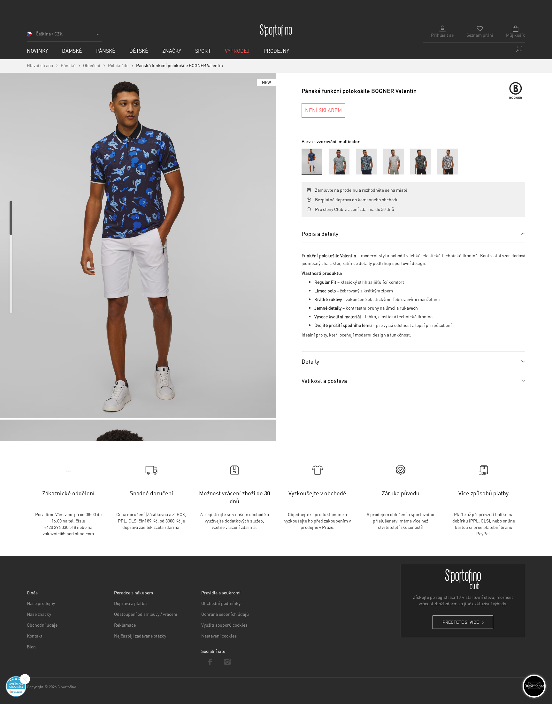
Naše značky (39, 614)
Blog (31, 646)
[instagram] (227, 662)
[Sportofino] (276, 30)
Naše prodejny (41, 603)
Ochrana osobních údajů (225, 614)
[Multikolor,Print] (339, 161)
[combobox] (474, 49)
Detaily (310, 361)
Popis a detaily (320, 233)
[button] (64, 36)
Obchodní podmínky (221, 603)
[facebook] (210, 662)
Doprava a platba (130, 603)
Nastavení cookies (219, 635)
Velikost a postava (324, 380)
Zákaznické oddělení (68, 493)
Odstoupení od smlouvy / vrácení (145, 614)
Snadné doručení (151, 493)
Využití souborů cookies (224, 625)
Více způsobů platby (483, 493)
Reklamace (125, 625)
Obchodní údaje (42, 625)
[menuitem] (37, 50)
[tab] (413, 233)
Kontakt (34, 635)
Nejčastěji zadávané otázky (140, 635)
